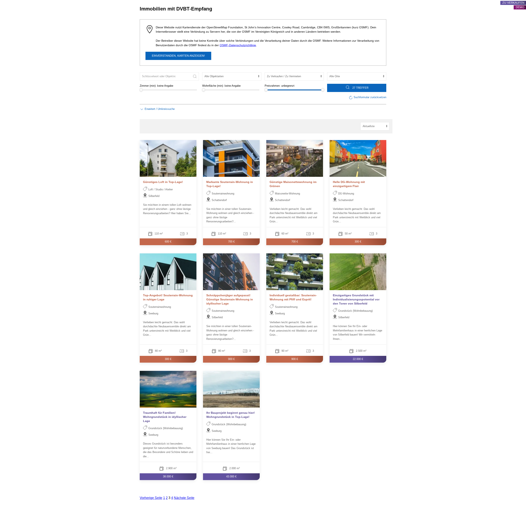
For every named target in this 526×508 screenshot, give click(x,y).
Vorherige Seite (151, 498)
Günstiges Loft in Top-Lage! (163, 182)
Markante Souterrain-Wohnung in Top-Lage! (229, 184)
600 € (168, 241)
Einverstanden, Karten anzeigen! (178, 55)
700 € (231, 241)
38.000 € (168, 476)
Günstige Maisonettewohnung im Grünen (293, 184)
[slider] (141, 89)
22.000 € (358, 359)
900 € (231, 359)
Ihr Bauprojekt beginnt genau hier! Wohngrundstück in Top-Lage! (230, 414)
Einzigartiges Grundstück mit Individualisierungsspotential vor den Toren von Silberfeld (356, 299)
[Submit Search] (195, 76)
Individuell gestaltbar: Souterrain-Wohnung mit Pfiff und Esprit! (293, 297)
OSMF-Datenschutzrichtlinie (238, 45)
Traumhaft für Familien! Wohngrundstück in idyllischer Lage (164, 416)
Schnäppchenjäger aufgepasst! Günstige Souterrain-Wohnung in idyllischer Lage (229, 299)
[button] (157, 109)
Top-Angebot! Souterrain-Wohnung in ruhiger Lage (168, 297)
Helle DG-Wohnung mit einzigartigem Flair (349, 184)
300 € (358, 241)
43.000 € (231, 476)
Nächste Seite (184, 498)
